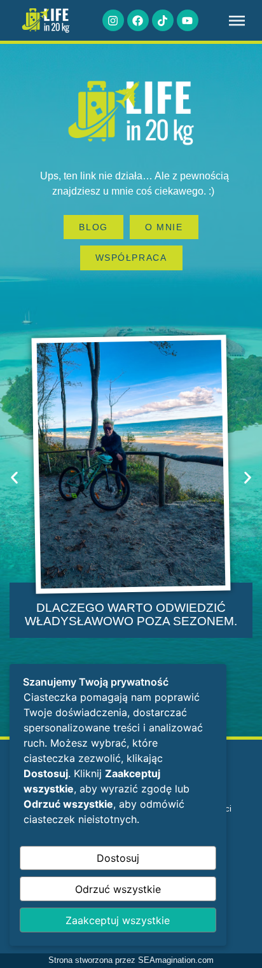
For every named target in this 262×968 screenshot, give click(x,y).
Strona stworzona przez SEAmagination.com (131, 960)
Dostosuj (118, 858)
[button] (14, 478)
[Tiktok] (163, 20)
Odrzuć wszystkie (118, 889)
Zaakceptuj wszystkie (118, 920)
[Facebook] (138, 20)
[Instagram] (113, 20)
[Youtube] (187, 20)
